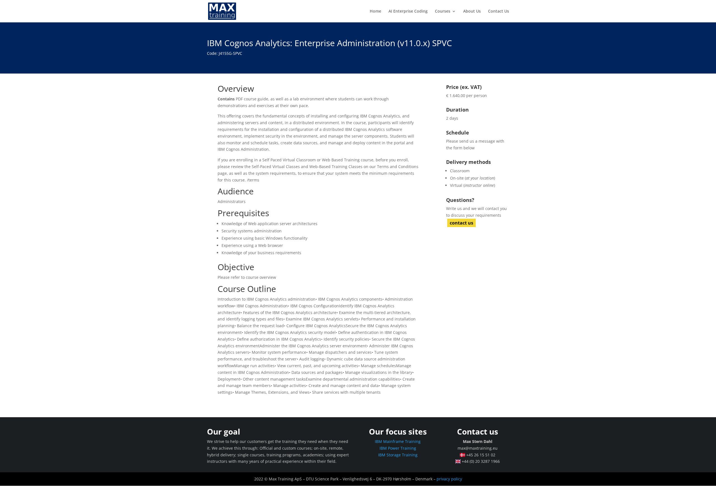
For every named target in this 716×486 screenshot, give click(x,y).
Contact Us (498, 11)
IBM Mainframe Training (398, 441)
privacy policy (449, 479)
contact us (461, 223)
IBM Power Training (398, 448)
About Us (472, 11)
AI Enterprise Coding (408, 11)
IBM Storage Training (398, 454)
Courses (442, 11)
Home (375, 11)
